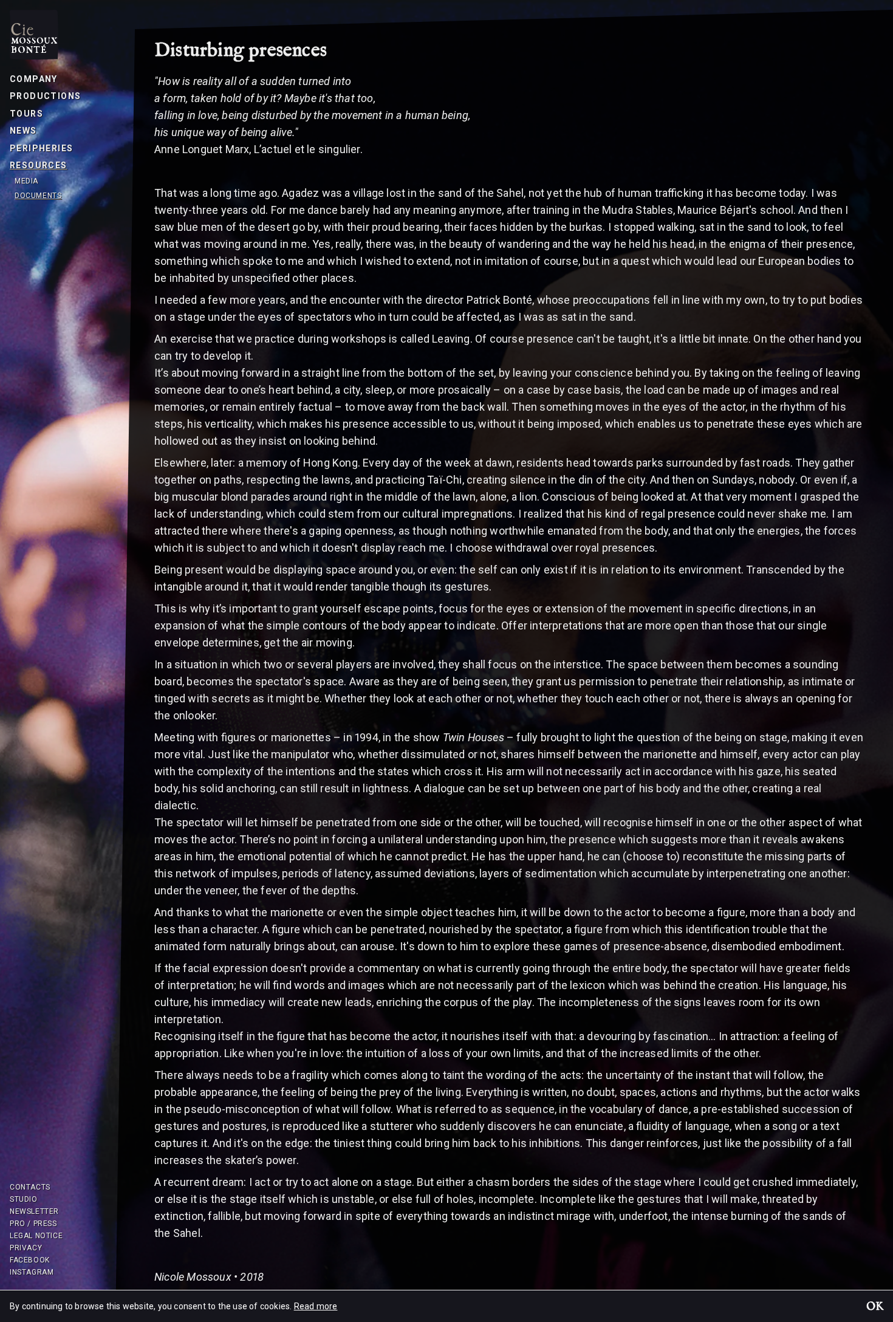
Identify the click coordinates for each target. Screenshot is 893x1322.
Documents (38, 195)
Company (34, 79)
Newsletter (34, 1211)
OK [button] (874, 1307)
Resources (38, 165)
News (23, 130)
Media (26, 181)
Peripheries (41, 148)
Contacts (30, 1187)
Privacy (26, 1248)
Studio (24, 1199)
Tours (26, 113)
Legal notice (36, 1235)
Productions (45, 96)
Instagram (31, 1272)
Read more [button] (316, 1306)
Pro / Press (33, 1223)
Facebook (30, 1260)
